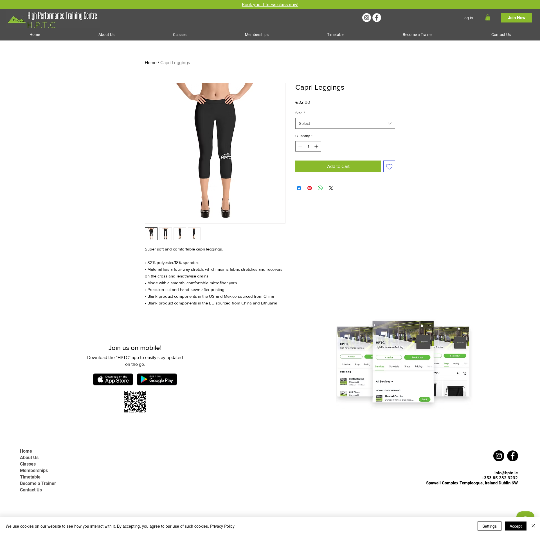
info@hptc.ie (506, 472)
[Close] (533, 526)
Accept (516, 526)
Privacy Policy (222, 526)
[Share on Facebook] (299, 188)
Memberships (34, 470)
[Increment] (316, 146)
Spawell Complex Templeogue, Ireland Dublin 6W (472, 483)
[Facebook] (376, 17)
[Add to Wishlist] (389, 166)
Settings (489, 526)
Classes (28, 464)
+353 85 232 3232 (500, 477)
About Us (29, 457)
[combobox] (345, 123)
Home (151, 62)
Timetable (30, 477)
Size (300, 112)
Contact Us (31, 490)
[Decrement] (299, 146)
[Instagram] (366, 17)
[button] (487, 17)
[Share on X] (331, 188)
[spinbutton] (308, 146)
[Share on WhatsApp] (320, 188)
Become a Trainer (38, 483)
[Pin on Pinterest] (309, 188)
